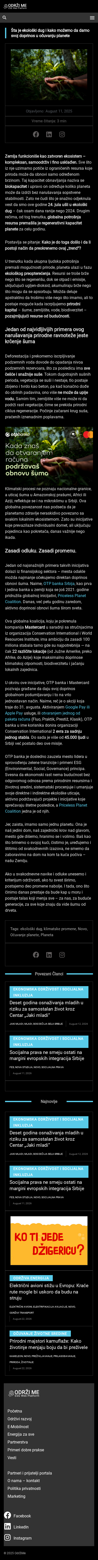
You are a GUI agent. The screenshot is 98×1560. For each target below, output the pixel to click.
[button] (92, 17)
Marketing (16, 1496)
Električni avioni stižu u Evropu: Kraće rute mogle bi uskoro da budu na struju (49, 1291)
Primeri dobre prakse (26, 1449)
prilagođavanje (64, 1356)
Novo (82, 928)
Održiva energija (31, 1278)
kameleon (16, 1356)
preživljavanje (42, 1356)
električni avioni (21, 1306)
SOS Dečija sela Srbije (48, 1023)
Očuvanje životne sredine (40, 1333)
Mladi (28, 1023)
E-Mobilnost (18, 1426)
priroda (15, 1362)
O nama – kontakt (24, 1480)
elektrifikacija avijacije (50, 1306)
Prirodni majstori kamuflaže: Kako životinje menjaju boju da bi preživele (49, 1344)
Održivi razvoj (20, 1418)
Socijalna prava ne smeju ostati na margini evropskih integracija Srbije (47, 1055)
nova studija (24, 1067)
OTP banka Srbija (59, 583)
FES (12, 1067)
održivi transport (22, 1312)
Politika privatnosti (24, 1488)
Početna (15, 1411)
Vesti (12, 1457)
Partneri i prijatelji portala (30, 1473)
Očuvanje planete (24, 934)
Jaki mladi (16, 1023)
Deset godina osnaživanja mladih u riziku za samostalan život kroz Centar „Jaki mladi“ (46, 1008)
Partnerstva (18, 1442)
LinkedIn (21, 1526)
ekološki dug (31, 928)
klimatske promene (60, 928)
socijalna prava (52, 1067)
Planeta (47, 934)
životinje (27, 1362)
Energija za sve (21, 1434)
